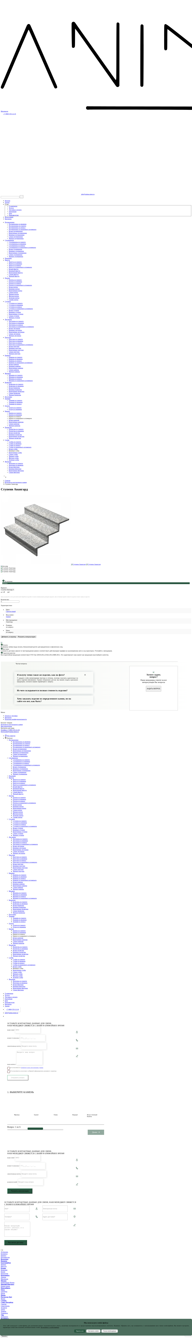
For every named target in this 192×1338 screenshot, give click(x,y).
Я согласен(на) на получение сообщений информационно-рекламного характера (33, 1071)
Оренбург (4, 1291)
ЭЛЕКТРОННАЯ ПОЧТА (14, 1046)
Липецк (3, 1277)
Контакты (8, 1004)
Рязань (3, 1299)
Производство (9, 1002)
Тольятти (4, 1308)
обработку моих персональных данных (32, 1067)
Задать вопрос (153, 688)
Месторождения (6, 726)
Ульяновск (4, 1313)
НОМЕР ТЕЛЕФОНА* (13, 1038)
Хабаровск (4, 1317)
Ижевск (3, 1264)
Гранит (8, 617)
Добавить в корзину (9, 637)
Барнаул (3, 1255)
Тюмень (3, 1311)
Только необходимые (109, 1331)
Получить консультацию (27, 637)
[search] (21, 196)
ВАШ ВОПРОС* (11, 1064)
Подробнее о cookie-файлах (50, 1327)
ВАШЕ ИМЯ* (11, 1030)
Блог (6, 1001)
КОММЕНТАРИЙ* (12, 1182)
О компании (9, 993)
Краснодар (4, 1273)
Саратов (3, 1304)
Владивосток (5, 1257)
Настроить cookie (93, 1331)
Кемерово (4, 1270)
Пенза (3, 1293)
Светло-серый (11, 611)
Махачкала (4, 1279)
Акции (7, 1006)
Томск (3, 1309)
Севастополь (5, 1306)
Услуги (7, 995)
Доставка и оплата (11, 997)
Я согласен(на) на (26, 1067)
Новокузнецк (5, 1286)
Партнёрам (8, 999)
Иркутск (4, 1266)
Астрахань (4, 1252)
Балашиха (4, 1254)
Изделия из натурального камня (12, 724)
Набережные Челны (7, 1282)
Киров (3, 1272)
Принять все (80, 1331)
